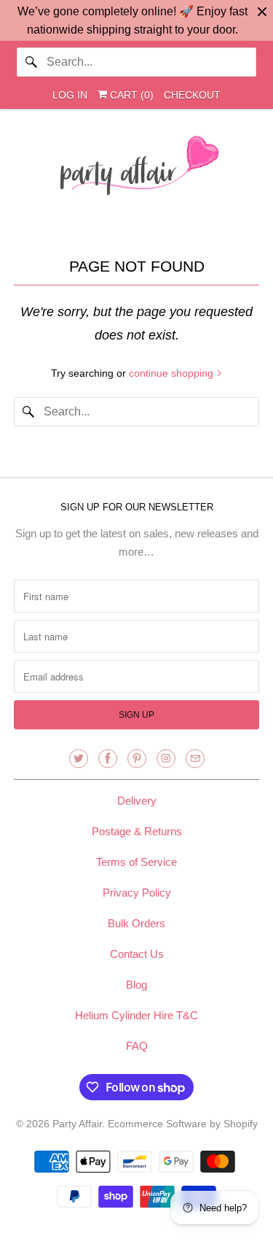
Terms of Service (136, 862)
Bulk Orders (136, 923)
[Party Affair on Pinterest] (136, 758)
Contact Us (137, 954)
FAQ (137, 1046)
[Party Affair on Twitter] (78, 758)
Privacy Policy (137, 892)
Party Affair (77, 1123)
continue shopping (172, 373)
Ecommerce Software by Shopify (183, 1123)
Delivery (137, 800)
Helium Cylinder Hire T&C (136, 1015)
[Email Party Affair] (195, 758)
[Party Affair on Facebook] (107, 758)
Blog (136, 984)
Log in (69, 95)
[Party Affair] (136, 169)
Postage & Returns (137, 831)
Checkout (192, 95)
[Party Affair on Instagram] (166, 758)
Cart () (130, 95)
